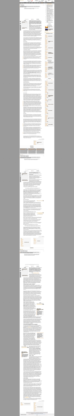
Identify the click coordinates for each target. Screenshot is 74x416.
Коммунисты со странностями (40, 2)
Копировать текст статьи (20, 29)
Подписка (29, 1)
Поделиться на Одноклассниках (20, 25)
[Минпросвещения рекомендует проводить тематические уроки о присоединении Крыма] (46, 63)
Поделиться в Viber (20, 27)
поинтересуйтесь (27, 397)
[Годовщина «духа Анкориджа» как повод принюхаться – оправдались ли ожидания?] (35, 241)
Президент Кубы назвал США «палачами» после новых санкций (25, 180)
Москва (44, 2)
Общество (35, 2)
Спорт (39, 2)
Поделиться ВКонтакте (20, 21)
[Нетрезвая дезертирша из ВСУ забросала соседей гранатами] (46, 96)
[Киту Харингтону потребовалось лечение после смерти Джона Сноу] (46, 53)
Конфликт (32, 2)
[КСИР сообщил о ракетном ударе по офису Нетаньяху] (40, 306)
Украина (27, 2)
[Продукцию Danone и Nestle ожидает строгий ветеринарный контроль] (46, 75)
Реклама (31, 1)
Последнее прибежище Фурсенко (46, 2)
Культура (42, 2)
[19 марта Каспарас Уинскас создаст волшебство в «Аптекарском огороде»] (46, 47)
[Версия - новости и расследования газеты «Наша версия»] (23, 1)
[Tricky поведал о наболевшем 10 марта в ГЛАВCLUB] (46, 36)
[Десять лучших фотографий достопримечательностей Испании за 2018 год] (46, 57)
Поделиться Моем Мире (20, 23)
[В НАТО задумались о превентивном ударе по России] (25, 349)
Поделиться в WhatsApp (20, 26)
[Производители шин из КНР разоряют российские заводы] (46, 124)
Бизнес (37, 2)
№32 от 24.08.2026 (29, 0)
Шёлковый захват (53, 1)
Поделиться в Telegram (20, 28)
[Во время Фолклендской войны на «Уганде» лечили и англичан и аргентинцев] (35, 143)
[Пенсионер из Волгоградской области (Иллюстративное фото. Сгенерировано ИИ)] (40, 213)
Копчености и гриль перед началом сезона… (24, 28)
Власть (29, 2)
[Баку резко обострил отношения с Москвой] (22, 403)
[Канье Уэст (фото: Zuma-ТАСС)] (40, 200)
